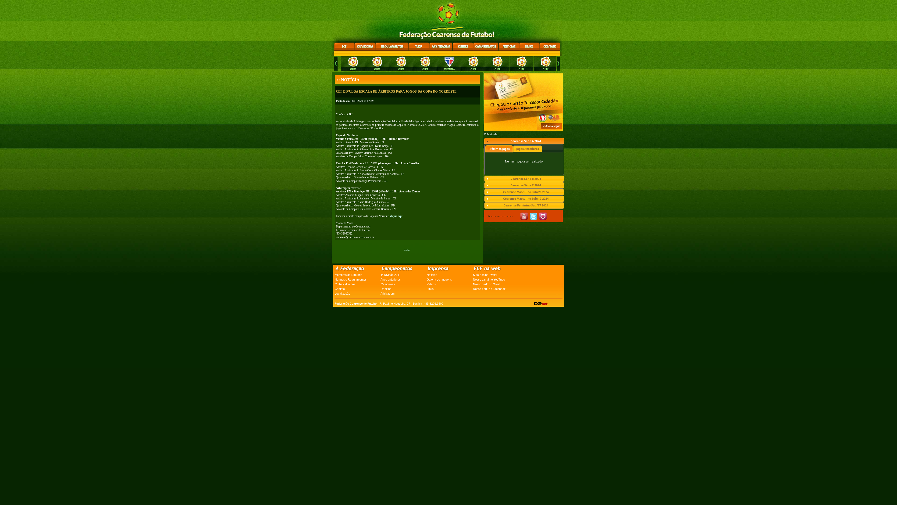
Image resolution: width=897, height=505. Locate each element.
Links (430, 289)
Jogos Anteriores (527, 149)
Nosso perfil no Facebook (489, 289)
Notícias (432, 275)
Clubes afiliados (345, 284)
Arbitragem (388, 293)
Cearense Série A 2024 (526, 141)
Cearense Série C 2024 (526, 185)
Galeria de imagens (439, 279)
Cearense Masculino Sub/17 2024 (526, 199)
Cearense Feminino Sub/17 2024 (526, 205)
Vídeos (431, 284)
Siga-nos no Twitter (485, 275)
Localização (342, 293)
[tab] (524, 141)
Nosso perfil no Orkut (486, 284)
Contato (340, 289)
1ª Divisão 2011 (391, 275)
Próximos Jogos (499, 149)
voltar (407, 250)
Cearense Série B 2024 (526, 179)
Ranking (386, 289)
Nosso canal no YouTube (489, 279)
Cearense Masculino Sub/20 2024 (526, 192)
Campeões (388, 284)
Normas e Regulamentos (351, 279)
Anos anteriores (391, 279)
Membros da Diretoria (348, 275)
